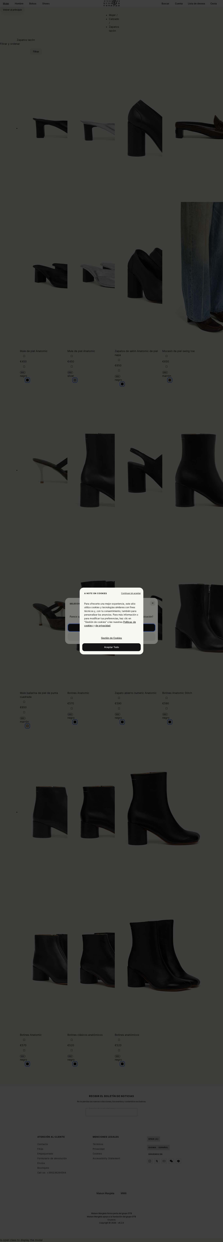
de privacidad (102, 625)
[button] (131, 593)
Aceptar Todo (111, 647)
